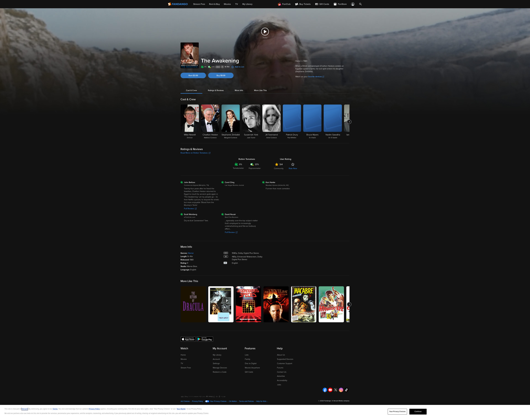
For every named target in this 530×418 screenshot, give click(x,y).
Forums (280, 368)
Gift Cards (249, 372)
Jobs (279, 385)
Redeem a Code (219, 372)
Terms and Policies (246, 401)
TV (182, 363)
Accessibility (282, 380)
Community (278, 168)
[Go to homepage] (178, 4)
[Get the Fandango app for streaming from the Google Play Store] (204, 338)
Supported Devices (285, 359)
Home (183, 355)
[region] (265, 411)
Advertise (281, 376)
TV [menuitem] (236, 4)
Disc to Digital (250, 363)
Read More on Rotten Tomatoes (194, 153)
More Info (239, 90)
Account (216, 359)
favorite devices (315, 76)
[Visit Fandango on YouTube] (330, 390)
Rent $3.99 (193, 75)
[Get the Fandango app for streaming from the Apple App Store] (188, 338)
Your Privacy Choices (218, 401)
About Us (281, 355)
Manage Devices (220, 368)
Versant (25, 409)
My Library (217, 355)
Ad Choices (185, 401)
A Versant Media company (340, 401)
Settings (216, 363)
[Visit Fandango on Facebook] (325, 390)
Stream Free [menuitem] (199, 4)
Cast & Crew (191, 90)
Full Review (189, 208)
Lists (246, 355)
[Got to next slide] (349, 121)
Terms (55, 409)
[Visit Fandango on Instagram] (341, 390)
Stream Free (186, 368)
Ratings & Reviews (216, 90)
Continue (418, 411)
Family (247, 359)
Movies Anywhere (252, 368)
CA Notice (233, 401)
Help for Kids (261, 401)
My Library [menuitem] (247, 4)
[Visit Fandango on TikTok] (346, 390)
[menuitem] (322, 4)
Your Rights (181, 409)
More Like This (260, 90)
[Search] (360, 4)
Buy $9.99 (221, 75)
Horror (191, 253)
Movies (184, 359)
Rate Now (293, 168)
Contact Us (281, 372)
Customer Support (284, 363)
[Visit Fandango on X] (335, 390)
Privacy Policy (197, 401)
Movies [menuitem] (227, 4)
